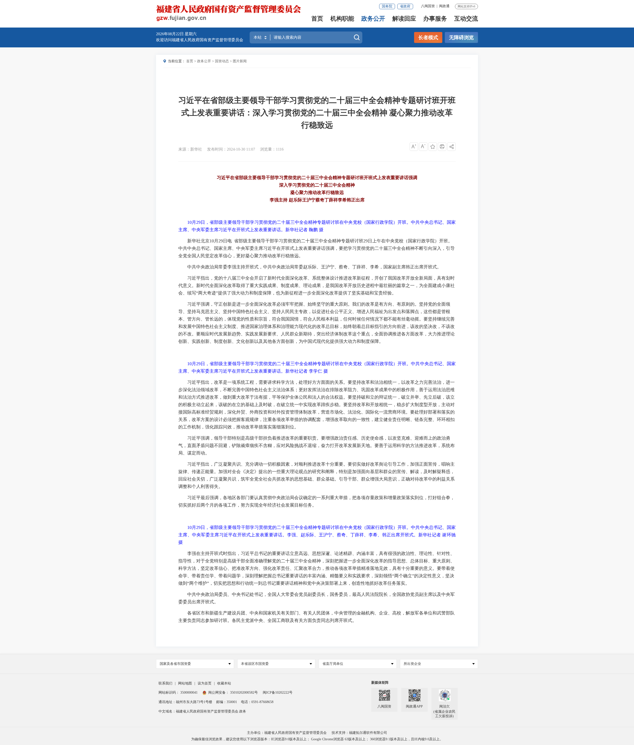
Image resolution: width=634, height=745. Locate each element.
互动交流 (466, 19)
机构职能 (342, 19)
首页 (317, 19)
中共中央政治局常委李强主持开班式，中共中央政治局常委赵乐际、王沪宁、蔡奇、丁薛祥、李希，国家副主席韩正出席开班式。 (314, 266)
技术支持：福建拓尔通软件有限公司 (359, 733)
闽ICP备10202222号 (277, 692)
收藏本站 (224, 683)
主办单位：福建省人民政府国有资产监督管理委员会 (287, 733)
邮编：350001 (226, 702)
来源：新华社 (190, 149)
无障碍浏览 (461, 37)
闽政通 (444, 6)
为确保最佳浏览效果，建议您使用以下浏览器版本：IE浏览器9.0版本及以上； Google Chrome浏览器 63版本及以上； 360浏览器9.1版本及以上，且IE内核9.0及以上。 (317, 739)
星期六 (191, 34)
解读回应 (404, 19)
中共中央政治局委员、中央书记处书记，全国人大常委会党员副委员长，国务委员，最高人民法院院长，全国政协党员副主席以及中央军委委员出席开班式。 (316, 598)
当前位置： (176, 61)
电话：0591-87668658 (257, 702)
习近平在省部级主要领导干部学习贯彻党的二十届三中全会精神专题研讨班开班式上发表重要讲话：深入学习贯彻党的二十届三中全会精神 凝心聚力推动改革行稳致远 (317, 113)
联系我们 (165, 683)
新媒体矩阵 (380, 682)
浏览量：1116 (272, 149)
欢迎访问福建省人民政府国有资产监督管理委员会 (199, 40)
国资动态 (222, 61)
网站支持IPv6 (466, 6)
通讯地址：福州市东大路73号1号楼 (185, 702)
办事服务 (435, 19)
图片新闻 (240, 61)
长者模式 (428, 37)
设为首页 (204, 683)
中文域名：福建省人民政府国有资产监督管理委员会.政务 (202, 711)
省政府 (405, 6)
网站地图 (185, 683)
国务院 (387, 6)
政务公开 (373, 19)
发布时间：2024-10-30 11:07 (231, 149)
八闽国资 (428, 6)
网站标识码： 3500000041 (178, 692)
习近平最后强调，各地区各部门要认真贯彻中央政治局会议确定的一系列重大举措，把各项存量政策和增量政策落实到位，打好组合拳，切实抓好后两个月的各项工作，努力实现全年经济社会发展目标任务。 (316, 501)
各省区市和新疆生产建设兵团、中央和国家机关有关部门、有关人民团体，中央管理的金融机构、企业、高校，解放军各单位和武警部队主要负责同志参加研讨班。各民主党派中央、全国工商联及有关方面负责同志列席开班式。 (316, 617)
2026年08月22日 (170, 34)
